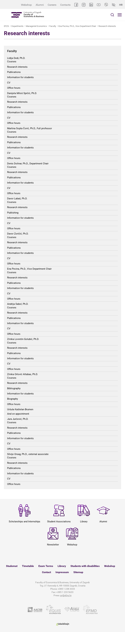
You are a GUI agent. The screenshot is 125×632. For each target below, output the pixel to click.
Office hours (13, 87)
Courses (11, 61)
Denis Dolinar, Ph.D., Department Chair (28, 163)
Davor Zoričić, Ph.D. (17, 233)
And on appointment (18, 413)
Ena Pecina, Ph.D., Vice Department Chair (77, 26)
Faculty (52, 26)
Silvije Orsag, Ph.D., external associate (28, 454)
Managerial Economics (36, 26)
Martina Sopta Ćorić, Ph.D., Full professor (29, 128)
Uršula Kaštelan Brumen (20, 409)
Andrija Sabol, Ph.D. (17, 303)
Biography (12, 398)
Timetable (28, 566)
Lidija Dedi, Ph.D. (16, 58)
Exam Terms (45, 566)
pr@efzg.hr (66, 595)
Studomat (11, 566)
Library (62, 566)
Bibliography (14, 388)
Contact (46, 572)
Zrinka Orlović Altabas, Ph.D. (22, 374)
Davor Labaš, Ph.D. (17, 198)
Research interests (107, 26)
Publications (14, 72)
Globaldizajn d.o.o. (62, 624)
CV (8, 82)
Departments (17, 26)
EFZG (6, 26)
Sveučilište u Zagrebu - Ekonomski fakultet (28, 15)
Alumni (40, 4)
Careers (52, 4)
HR (121, 4)
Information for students (20, 77)
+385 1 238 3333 (66, 589)
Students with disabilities (85, 566)
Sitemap (78, 572)
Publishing (12, 212)
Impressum (62, 572)
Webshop (26, 4)
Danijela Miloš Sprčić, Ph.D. (22, 93)
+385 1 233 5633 (64, 592)
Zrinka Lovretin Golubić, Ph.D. (23, 339)
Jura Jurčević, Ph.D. (17, 419)
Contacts (65, 4)
